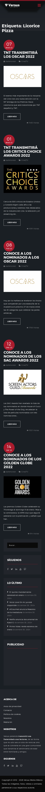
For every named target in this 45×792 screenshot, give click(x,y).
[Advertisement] (22, 667)
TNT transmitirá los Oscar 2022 (21, 54)
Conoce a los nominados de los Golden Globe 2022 (22, 461)
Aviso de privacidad (12, 706)
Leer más (12, 116)
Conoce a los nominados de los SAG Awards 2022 (22, 356)
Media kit (8, 722)
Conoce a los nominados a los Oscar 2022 (21, 257)
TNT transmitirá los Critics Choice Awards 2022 (22, 151)
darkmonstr (10, 61)
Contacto (8, 710)
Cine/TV (24, 61)
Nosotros (8, 718)
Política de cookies (12, 714)
